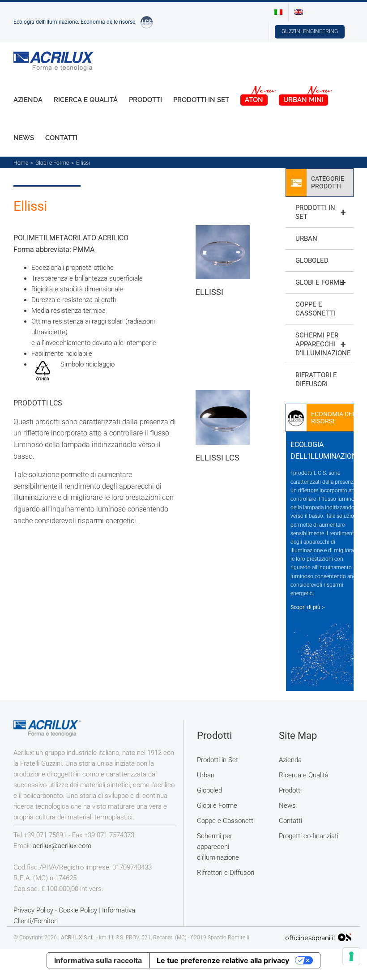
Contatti (290, 821)
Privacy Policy (33, 910)
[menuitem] (278, 12)
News (287, 805)
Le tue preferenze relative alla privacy (223, 960)
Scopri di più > (307, 607)
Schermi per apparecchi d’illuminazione (323, 344)
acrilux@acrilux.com (62, 846)
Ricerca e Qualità (304, 775)
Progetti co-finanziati (308, 836)
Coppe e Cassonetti (315, 308)
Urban (306, 238)
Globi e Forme (320, 282)
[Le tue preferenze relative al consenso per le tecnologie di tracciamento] (351, 956)
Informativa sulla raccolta (98, 960)
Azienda (290, 760)
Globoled (312, 260)
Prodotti (290, 790)
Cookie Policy (78, 910)
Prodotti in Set (320, 212)
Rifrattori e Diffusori (316, 379)
